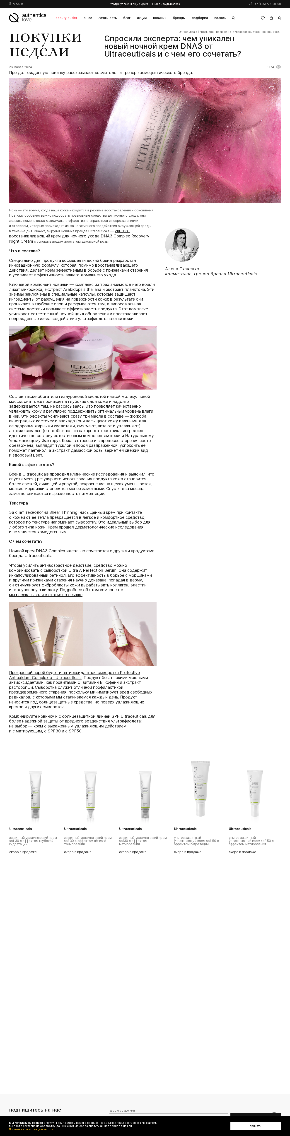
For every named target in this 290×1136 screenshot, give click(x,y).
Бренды (179, 18)
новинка (221, 32)
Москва (18, 4)
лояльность (107, 18)
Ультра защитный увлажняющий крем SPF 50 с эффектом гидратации (196, 841)
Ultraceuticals (188, 32)
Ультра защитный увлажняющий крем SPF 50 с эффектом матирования (251, 841)
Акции (142, 18)
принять (255, 1126)
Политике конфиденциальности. (31, 1129)
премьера (207, 32)
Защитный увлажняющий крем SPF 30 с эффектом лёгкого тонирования (88, 841)
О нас (88, 18)
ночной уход (271, 32)
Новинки (160, 18)
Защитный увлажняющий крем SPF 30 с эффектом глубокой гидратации (33, 841)
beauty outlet (66, 18)
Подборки (200, 18)
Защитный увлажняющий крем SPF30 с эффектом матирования (143, 841)
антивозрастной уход (245, 32)
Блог (126, 18)
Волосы (220, 18)
